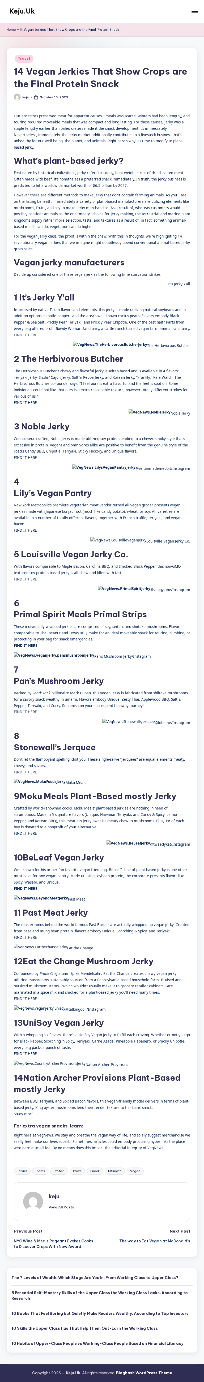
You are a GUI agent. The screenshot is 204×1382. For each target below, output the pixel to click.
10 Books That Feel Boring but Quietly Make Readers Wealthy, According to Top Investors (100, 1313)
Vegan (135, 1171)
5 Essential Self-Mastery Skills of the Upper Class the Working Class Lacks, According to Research (99, 1295)
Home (11, 30)
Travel (24, 59)
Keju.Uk (22, 11)
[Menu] (194, 11)
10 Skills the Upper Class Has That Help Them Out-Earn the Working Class (84, 1328)
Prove (77, 1171)
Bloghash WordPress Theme (144, 1373)
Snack (95, 1171)
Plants (40, 1171)
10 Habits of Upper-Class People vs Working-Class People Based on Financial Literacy (97, 1343)
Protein (59, 1171)
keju (54, 1196)
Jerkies (22, 1171)
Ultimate (114, 1171)
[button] (61, 1207)
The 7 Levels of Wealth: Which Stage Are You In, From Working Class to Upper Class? (94, 1277)
